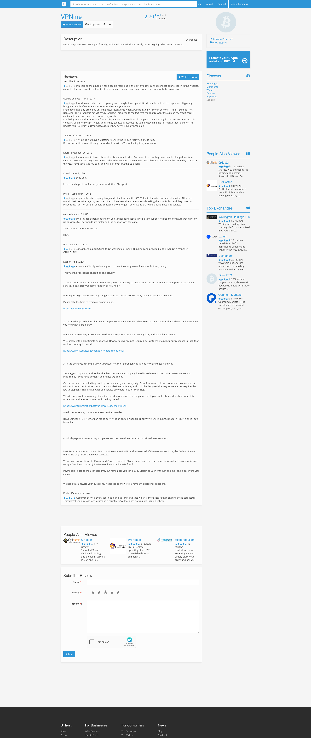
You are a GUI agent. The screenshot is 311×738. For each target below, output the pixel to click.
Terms (64, 735)
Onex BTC (225, 275)
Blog (160, 731)
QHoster (86, 539)
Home (198, 4)
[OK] (105, 592)
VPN (215, 42)
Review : (76, 603)
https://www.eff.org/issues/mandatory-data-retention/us (94, 350)
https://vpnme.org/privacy (77, 308)
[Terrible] (92, 592)
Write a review (73, 24)
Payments (212, 96)
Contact (222, 4)
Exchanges (212, 83)
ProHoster (134, 539)
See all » (211, 99)
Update (192, 39)
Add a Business (239, 4)
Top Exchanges (128, 731)
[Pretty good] (111, 592)
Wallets (210, 90)
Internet (223, 42)
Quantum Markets (230, 294)
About (209, 4)
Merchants (212, 86)
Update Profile (92, 735)
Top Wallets (126, 735)
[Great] (117, 592)
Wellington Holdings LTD (234, 217)
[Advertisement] (131, 61)
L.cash (223, 236)
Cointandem (226, 255)
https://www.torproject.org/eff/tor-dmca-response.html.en (95, 405)
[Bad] (98, 592)
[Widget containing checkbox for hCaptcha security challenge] (111, 642)
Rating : (77, 592)
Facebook (162, 735)
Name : (77, 582)
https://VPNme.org (223, 39)
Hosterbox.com (185, 539)
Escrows (211, 93)
